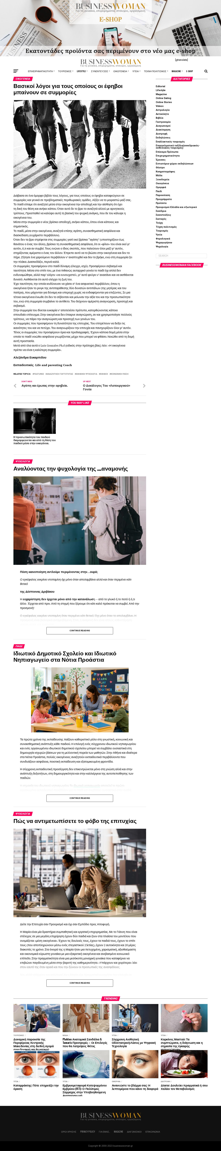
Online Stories (164, 102)
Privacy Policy (87, 1131)
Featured (39, 374)
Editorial (160, 86)
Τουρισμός (65, 71)
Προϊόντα (161, 203)
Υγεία (135, 71)
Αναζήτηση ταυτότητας (60, 374)
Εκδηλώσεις (163, 137)
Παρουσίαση (163, 195)
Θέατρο (160, 167)
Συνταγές (161, 219)
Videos (160, 106)
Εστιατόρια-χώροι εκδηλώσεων (174, 163)
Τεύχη (159, 223)
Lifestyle (81, 71)
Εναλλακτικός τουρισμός (170, 141)
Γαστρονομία (163, 122)
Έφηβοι (104, 374)
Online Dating (163, 98)
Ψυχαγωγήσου (164, 242)
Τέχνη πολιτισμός (155, 71)
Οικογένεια (120, 71)
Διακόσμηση (163, 129)
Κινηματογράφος (165, 171)
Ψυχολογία (162, 246)
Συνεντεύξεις (99, 71)
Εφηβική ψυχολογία (86, 374)
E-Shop (189, 71)
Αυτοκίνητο (162, 114)
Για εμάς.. (104, 1131)
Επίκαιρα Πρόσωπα (167, 152)
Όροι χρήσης (68, 1131)
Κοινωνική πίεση (119, 374)
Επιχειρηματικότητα (40, 71)
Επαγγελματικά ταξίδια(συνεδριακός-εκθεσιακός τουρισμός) (178, 146)
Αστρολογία (163, 110)
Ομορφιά (161, 187)
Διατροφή (161, 133)
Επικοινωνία (152, 1131)
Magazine (176, 71)
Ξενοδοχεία (162, 179)
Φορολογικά (163, 238)
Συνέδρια (161, 211)
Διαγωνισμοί (163, 126)
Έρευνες (161, 159)
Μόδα (159, 175)
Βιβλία (159, 118)
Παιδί (159, 191)
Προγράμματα (164, 199)
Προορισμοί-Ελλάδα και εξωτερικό (176, 207)
